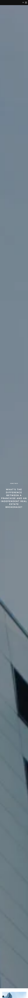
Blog (16, 483)
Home (12, 483)
